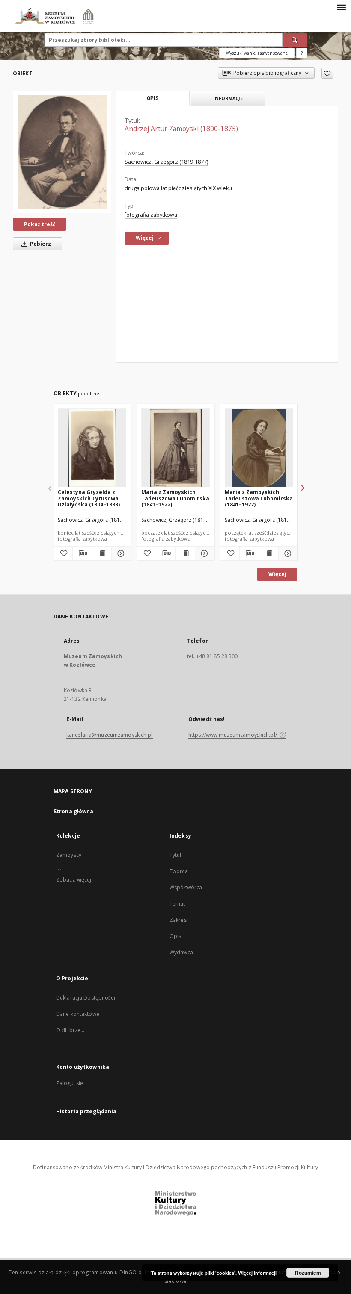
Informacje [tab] (228, 98)
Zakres (178, 919)
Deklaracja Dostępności (85, 997)
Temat (177, 903)
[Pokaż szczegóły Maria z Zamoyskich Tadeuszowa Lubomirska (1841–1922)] (203, 553)
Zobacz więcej (74, 879)
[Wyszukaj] (295, 40)
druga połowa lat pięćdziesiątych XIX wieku (178, 188)
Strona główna (74, 811)
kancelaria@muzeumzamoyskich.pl (109, 734)
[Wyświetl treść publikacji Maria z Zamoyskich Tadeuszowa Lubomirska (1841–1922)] (185, 553)
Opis (175, 936)
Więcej (277, 574)
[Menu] (341, 7)
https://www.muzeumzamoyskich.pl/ (233, 734)
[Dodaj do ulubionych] (327, 73)
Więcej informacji (257, 1273)
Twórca (179, 871)
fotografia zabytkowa (151, 214)
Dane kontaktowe (77, 1014)
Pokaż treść (39, 224)
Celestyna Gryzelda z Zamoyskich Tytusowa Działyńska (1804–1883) (89, 498)
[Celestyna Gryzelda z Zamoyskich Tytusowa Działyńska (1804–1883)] (92, 448)
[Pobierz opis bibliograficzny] (82, 553)
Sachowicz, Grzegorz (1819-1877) (166, 161)
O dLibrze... (70, 1030)
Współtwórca (186, 887)
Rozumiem (308, 1272)
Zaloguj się (69, 1083)
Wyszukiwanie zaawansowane (257, 53)
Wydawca (181, 952)
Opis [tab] (152, 98)
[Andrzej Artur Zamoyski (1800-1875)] (62, 151)
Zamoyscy (68, 855)
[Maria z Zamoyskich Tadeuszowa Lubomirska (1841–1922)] (175, 448)
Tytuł (175, 855)
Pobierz (40, 243)
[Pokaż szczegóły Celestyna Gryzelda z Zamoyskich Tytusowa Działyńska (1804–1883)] (119, 553)
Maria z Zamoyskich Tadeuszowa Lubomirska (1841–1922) (175, 498)
